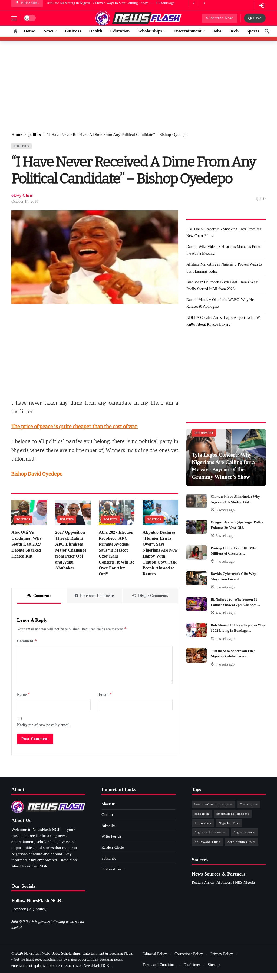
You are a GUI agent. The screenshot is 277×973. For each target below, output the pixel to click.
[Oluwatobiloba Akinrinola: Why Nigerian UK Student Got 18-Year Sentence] (196, 501)
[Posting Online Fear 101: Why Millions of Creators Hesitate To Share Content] (196, 552)
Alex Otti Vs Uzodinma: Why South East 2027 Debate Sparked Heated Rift (26, 544)
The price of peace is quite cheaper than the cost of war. (74, 427)
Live (257, 18)
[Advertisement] (138, 87)
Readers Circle (112, 848)
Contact (107, 815)
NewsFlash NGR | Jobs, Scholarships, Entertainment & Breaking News (78, 953)
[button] (14, 18)
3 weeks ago (225, 510)
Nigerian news (244, 832)
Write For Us (111, 836)
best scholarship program (213, 804)
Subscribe (108, 858)
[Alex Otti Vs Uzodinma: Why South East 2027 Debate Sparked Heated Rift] (29, 512)
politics (21, 146)
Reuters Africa (203, 882)
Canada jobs (249, 804)
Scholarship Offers (241, 841)
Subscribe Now (219, 18)
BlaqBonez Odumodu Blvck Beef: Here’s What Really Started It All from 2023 (222, 285)
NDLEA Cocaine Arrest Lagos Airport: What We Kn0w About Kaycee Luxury (223, 321)
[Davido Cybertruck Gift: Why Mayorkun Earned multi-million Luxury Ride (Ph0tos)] (196, 578)
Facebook (18, 909)
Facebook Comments (97, 596)
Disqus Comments (153, 596)
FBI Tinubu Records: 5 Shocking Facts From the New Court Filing (223, 232)
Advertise (108, 826)
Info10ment (203, 432)
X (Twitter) (38, 909)
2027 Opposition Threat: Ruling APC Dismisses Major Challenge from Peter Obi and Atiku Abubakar (70, 550)
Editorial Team (112, 869)
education (201, 813)
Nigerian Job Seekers (210, 832)
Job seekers (203, 823)
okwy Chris (22, 195)
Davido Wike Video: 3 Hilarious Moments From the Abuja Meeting (223, 250)
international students (232, 813)
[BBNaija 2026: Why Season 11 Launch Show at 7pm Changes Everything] (196, 604)
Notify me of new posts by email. (44, 725)
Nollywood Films (207, 841)
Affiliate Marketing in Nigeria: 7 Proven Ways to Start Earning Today (97, 3)
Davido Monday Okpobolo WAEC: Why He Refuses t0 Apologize (220, 303)
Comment (27, 640)
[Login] (262, 5)
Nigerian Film (229, 823)
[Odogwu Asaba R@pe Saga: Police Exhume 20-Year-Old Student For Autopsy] (196, 527)
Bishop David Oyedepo (36, 474)
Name (23, 694)
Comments (42, 596)
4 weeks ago (225, 561)
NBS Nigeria (245, 882)
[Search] (267, 31)
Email (105, 694)
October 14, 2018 (24, 201)
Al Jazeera (224, 882)
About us (108, 804)
